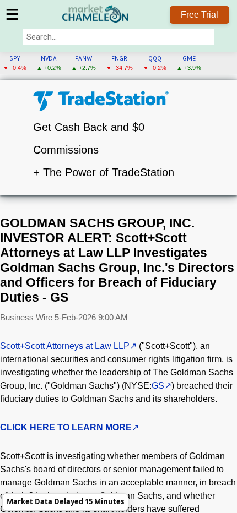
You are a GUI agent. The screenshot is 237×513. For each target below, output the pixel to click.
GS (158, 385)
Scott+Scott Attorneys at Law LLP (65, 346)
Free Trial (199, 14)
